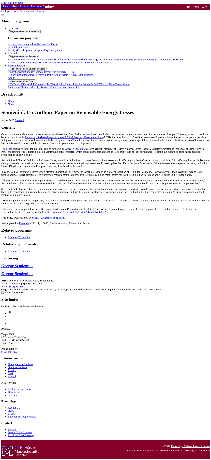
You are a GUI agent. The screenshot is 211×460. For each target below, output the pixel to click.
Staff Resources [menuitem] (59, 87)
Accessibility (187, 450)
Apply (196, 6)
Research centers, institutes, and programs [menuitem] (29, 59)
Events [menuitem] (118, 84)
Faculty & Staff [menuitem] (16, 50)
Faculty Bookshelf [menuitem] (55, 62)
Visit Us (12, 429)
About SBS (14, 407)
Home (11, 101)
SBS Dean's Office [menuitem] (18, 84)
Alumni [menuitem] (126, 84)
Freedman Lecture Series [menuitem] (78, 62)
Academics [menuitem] (13, 28)
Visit (187, 6)
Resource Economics (19, 237)
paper (9, 148)
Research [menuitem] (12, 53)
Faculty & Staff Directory (21, 435)
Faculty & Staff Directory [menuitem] (96, 84)
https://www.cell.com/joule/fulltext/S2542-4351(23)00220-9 (78, 212)
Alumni (12, 376)
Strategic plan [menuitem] (43, 84)
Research (19, 120)
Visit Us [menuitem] (32, 84)
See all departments (18, 47)
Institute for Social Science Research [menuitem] (27, 62)
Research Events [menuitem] (99, 62)
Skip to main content (12, 2)
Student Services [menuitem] (16, 65)
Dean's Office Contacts (20, 432)
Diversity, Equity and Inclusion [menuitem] (66, 84)
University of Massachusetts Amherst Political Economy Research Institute (64, 137)
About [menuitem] (11, 77)
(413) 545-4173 (9, 351)
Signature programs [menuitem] (34, 50)
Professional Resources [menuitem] (20, 87)
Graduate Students (17, 367)
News (11, 104)
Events (11, 413)
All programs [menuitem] (15, 44)
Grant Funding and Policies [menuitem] (96, 59)
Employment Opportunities (22, 416)
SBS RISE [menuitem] (69, 71)
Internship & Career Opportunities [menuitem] (75, 74)
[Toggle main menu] (2, 14)
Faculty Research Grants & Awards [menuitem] (165, 59)
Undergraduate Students (20, 364)
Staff (10, 373)
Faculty (12, 370)
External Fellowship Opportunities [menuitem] (129, 59)
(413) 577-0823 (17, 286)
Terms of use (203, 450)
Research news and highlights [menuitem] (66, 59)
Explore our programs (19, 389)
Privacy (146, 450)
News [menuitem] (112, 84)
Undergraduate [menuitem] (29, 44)
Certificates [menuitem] (52, 44)
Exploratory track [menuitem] (53, 50)
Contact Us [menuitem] (73, 87)
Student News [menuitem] (50, 74)
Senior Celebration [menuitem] (17, 74)
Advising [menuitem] (59, 71)
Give (204, 6)
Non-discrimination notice (165, 450)
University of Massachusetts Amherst (190, 446)
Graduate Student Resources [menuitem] (40, 71)
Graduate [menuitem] (42, 44)
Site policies (133, 450)
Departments (14, 392)
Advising (12, 395)
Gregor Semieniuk (74, 148)
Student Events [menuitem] (35, 74)
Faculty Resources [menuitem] (41, 87)
